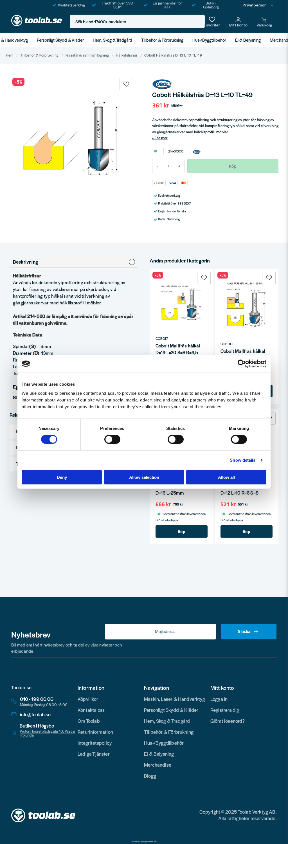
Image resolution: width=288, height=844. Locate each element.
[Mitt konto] (238, 21)
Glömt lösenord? (227, 720)
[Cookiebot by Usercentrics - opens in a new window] (241, 364)
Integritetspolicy (95, 742)
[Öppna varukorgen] (264, 21)
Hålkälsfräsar (127, 55)
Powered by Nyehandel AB (144, 841)
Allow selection (144, 477)
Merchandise (157, 764)
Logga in (219, 698)
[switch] (112, 439)
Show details (242, 460)
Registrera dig (224, 709)
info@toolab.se (35, 714)
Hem (10, 55)
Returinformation (95, 731)
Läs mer (161, 137)
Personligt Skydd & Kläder (60, 40)
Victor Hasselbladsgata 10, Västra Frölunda (47, 733)
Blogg (150, 775)
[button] (199, 21)
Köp (181, 531)
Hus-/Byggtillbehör (209, 40)
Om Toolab (89, 720)
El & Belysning (248, 40)
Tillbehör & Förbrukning (162, 40)
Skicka (244, 631)
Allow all (226, 477)
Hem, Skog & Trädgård (112, 40)
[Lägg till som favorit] (212, 21)
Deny (62, 477)
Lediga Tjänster (94, 753)
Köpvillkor (88, 698)
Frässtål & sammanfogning (87, 55)
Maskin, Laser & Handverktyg (174, 698)
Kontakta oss (91, 709)
